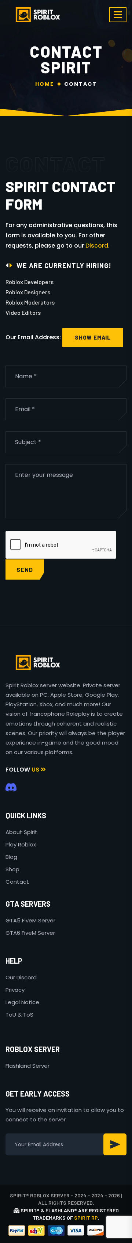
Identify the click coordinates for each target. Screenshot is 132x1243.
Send (24, 569)
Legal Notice (22, 1002)
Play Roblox (21, 844)
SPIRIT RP (86, 1218)
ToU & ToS (19, 1014)
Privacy (15, 990)
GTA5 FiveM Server (30, 920)
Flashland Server (28, 1066)
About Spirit (21, 832)
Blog (11, 857)
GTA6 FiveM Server (30, 933)
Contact (17, 882)
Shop (12, 869)
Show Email (93, 337)
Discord (96, 245)
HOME (44, 84)
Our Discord (21, 977)
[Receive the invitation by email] (114, 1144)
